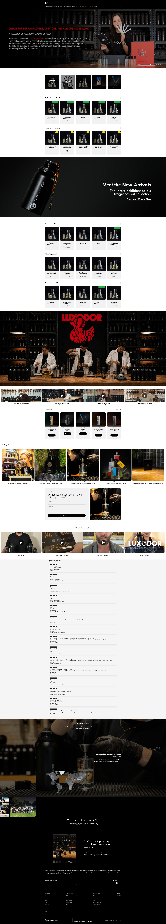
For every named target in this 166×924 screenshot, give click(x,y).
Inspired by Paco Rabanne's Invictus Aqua (67, 243)
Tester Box (68, 6)
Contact (118, 898)
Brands (67, 904)
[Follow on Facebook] (114, 883)
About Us (119, 895)
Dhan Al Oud (69, 900)
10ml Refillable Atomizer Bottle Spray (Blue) (98, 429)
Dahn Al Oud (75, 6)
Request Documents (97, 906)
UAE (46, 895)
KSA (46, 902)
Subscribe (78, 884)
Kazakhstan (47, 906)
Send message (66, 515)
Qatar (46, 898)
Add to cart (52, 435)
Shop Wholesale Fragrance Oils (54, 6)
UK (45, 909)
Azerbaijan (47, 904)
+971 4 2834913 (87, 919)
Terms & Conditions (97, 902)
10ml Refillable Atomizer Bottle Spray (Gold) (51, 429)
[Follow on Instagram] (117, 883)
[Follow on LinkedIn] (120, 883)
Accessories (82, 6)
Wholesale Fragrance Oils (71, 895)
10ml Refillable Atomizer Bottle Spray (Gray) (114, 429)
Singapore (47, 911)
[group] (83, 38)
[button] (50, 118)
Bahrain (46, 900)
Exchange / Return (97, 904)
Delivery (94, 898)
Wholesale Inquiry (92, 6)
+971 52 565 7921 (89, 921)
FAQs (94, 895)
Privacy (94, 900)
